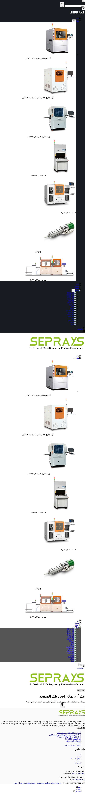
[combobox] (75, 707)
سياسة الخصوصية (43, 783)
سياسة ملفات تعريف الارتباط (24, 783)
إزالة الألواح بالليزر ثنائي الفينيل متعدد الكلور (65, 735)
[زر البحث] (62, 705)
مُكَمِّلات (78, 743)
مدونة (77, 623)
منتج (77, 358)
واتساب (80, 668)
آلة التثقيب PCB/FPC (73, 739)
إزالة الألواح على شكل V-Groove (69, 737)
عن (77, 621)
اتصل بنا (78, 763)
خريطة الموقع (56, 783)
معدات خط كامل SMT (72, 745)
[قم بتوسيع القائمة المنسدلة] (74, 358)
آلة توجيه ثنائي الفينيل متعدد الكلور (68, 733)
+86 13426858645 (78, 773)
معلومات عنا (76, 758)
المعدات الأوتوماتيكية (73, 741)
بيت (77, 356)
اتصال (77, 625)
